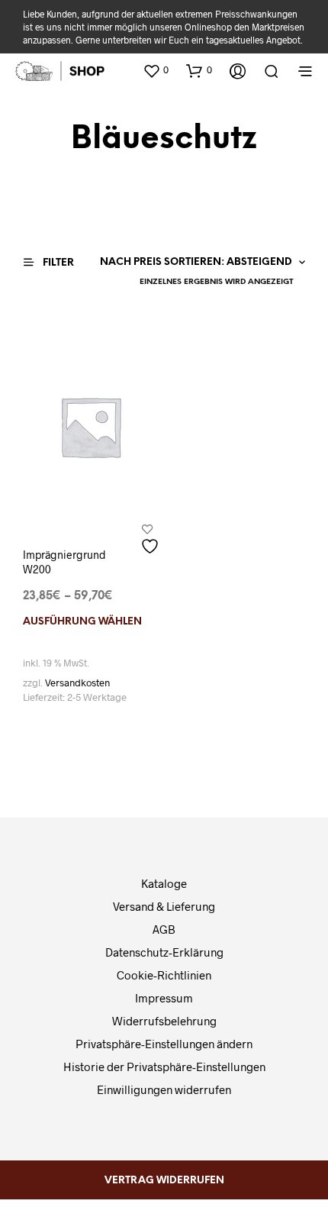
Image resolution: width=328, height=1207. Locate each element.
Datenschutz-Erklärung (164, 952)
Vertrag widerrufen (164, 1181)
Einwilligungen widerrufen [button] (164, 1089)
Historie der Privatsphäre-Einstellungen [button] (164, 1066)
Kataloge (164, 883)
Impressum (164, 998)
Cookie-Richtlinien (164, 975)
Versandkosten (77, 682)
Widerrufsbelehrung (164, 1021)
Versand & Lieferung (164, 906)
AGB (164, 929)
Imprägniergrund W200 (64, 562)
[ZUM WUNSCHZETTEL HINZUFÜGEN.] (151, 540)
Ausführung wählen (82, 622)
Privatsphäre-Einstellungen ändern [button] (164, 1043)
